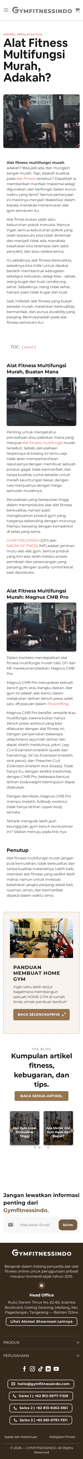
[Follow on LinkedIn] (48, 1369)
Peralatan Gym (29, 34)
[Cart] (77, 10)
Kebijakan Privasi (62, 1437)
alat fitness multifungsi (42, 443)
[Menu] (6, 9)
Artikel (9, 34)
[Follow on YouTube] (56, 1369)
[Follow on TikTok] (40, 1369)
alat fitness (26, 178)
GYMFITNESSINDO (23, 540)
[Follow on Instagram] (32, 1369)
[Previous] (11, 1130)
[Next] (71, 1130)
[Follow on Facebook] (24, 1369)
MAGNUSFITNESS (22, 546)
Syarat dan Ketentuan (20, 1437)
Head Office (41, 1295)
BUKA (28, 347)
